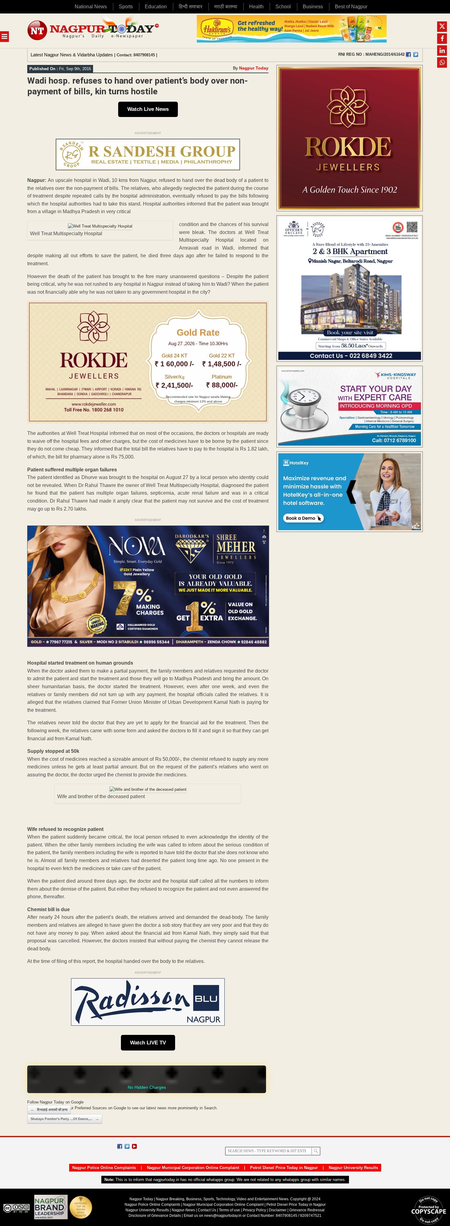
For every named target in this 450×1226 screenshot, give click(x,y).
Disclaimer (278, 1210)
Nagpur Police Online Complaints (104, 1167)
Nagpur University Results (353, 1167)
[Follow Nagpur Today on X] (127, 1146)
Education (156, 6)
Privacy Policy (254, 1210)
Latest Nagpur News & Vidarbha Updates (72, 54)
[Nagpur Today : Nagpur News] (93, 31)
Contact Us (207, 1210)
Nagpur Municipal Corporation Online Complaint (193, 1167)
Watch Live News (148, 109)
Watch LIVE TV (148, 1043)
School (283, 6)
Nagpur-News (183, 1210)
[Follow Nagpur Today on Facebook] (119, 1146)
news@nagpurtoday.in (223, 1215)
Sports (126, 6)
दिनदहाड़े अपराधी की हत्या (49, 1109)
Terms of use (229, 1210)
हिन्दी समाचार (190, 6)
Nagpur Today (253, 68)
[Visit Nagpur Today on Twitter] (415, 54)
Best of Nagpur (351, 6)
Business (313, 6)
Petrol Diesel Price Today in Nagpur (284, 1167)
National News (91, 6)
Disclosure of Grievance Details (155, 1215)
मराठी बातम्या (225, 6)
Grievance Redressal (306, 1210)
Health (256, 6)
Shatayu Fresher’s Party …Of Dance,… (65, 1119)
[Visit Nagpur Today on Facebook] (408, 54)
